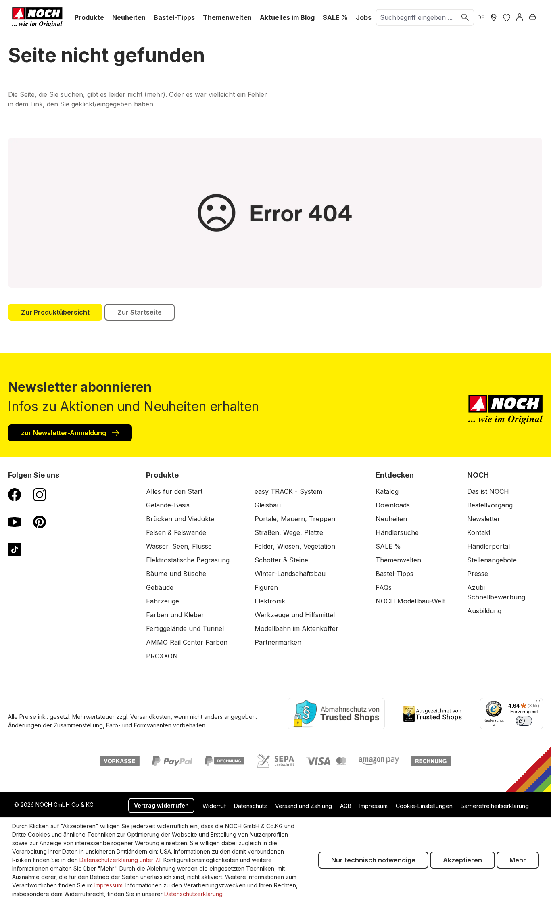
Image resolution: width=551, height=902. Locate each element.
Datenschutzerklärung (193, 893)
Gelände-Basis (168, 505)
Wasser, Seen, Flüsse (179, 546)
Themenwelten (398, 560)
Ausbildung (484, 611)
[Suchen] (465, 17)
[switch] (524, 721)
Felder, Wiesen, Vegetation (295, 546)
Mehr (517, 860)
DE (480, 17)
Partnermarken (278, 642)
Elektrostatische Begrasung (188, 560)
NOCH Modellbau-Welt (410, 601)
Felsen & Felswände (176, 532)
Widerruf (214, 805)
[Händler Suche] (493, 17)
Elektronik (270, 601)
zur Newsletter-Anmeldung (64, 433)
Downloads (393, 505)
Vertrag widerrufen (161, 805)
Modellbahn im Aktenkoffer (296, 628)
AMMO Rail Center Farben (186, 642)
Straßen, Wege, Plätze (289, 532)
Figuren (266, 587)
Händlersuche (397, 532)
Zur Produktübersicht (55, 312)
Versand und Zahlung (303, 805)
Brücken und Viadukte (180, 519)
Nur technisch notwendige (373, 860)
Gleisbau (268, 505)
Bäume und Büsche (176, 574)
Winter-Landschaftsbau (290, 574)
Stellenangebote (492, 560)
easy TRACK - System (288, 491)
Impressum (373, 805)
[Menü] (538, 703)
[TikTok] (14, 549)
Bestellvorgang (490, 505)
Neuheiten (391, 519)
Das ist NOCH (488, 491)
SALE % (388, 546)
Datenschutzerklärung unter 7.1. (120, 859)
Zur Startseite (139, 312)
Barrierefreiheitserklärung (495, 805)
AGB (345, 805)
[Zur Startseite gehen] (37, 17)
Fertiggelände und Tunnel (185, 628)
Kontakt (478, 532)
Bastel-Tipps (394, 574)
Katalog (387, 491)
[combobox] (416, 17)
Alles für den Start (174, 491)
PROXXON (162, 656)
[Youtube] (14, 521)
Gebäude (159, 587)
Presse (477, 574)
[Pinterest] (39, 521)
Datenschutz (250, 805)
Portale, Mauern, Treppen (295, 519)
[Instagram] (39, 494)
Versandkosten (150, 716)
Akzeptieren (462, 860)
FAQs (384, 587)
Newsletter (483, 519)
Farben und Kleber (175, 615)
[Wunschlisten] (506, 17)
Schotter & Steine (281, 560)
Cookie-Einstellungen (424, 805)
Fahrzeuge (162, 601)
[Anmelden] (519, 17)
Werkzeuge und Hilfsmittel (295, 615)
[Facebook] (14, 494)
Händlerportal (488, 546)
